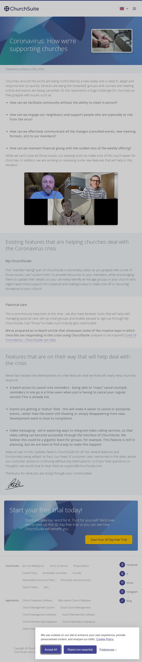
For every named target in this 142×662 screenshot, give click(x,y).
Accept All (51, 649)
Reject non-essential (80, 649)
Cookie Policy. (105, 639)
